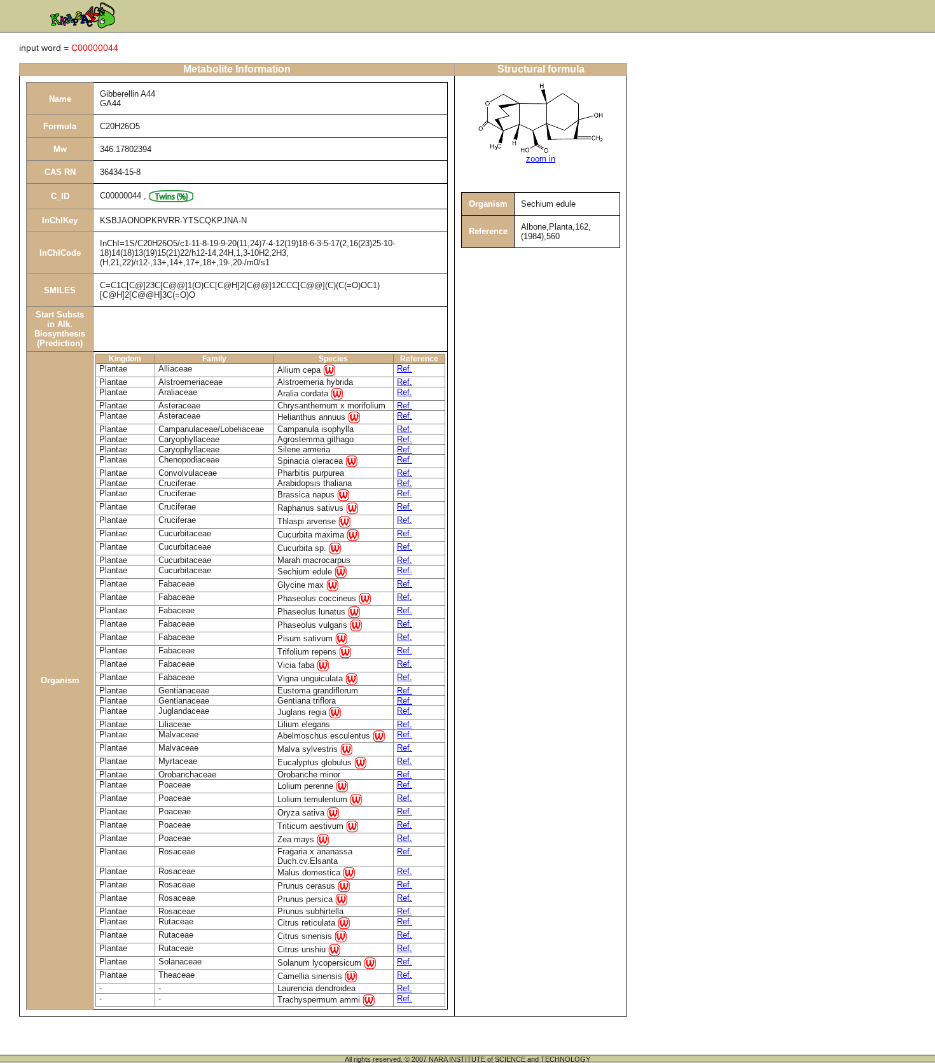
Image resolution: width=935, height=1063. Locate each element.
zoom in (540, 158)
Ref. (404, 368)
